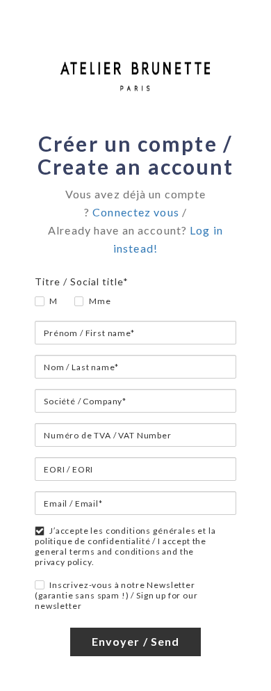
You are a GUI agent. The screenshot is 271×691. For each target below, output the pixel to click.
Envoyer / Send (136, 641)
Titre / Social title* (82, 281)
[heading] (135, 155)
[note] (135, 228)
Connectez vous (135, 212)
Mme (100, 301)
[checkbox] (35, 580)
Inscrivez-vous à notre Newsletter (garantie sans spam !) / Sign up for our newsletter (116, 595)
